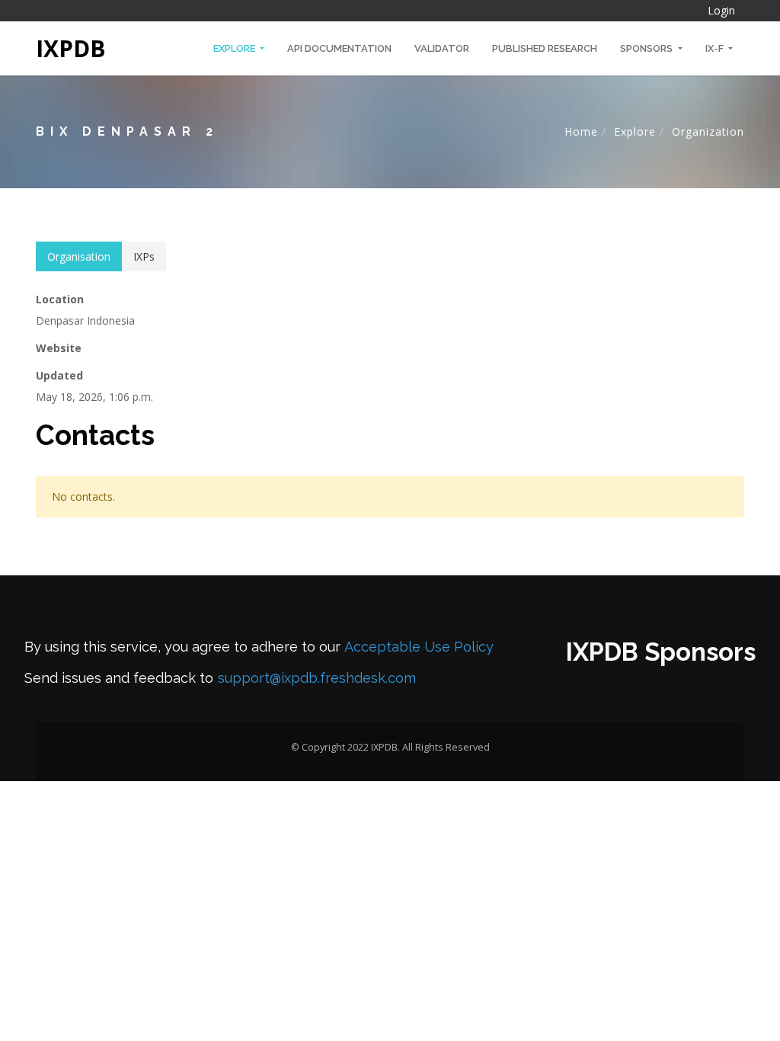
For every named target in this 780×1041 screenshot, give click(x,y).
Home (581, 131)
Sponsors (647, 48)
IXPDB (71, 48)
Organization (708, 131)
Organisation (78, 256)
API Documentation (339, 48)
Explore (235, 48)
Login (721, 10)
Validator (441, 48)
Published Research (544, 48)
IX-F (715, 48)
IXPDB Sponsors (661, 652)
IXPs (144, 256)
